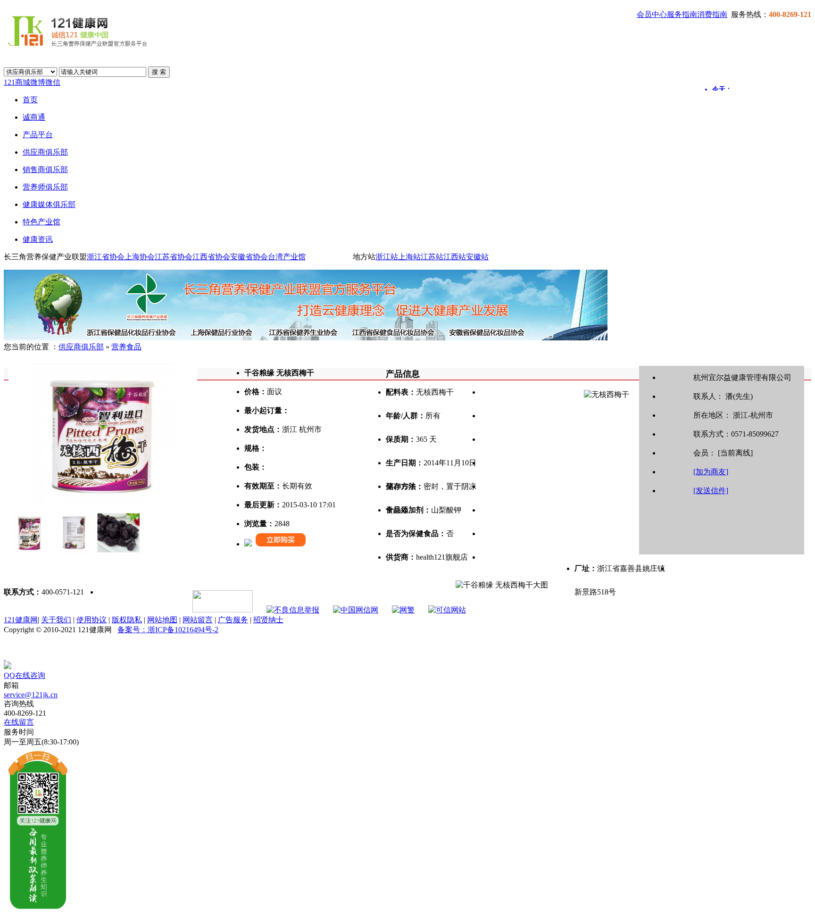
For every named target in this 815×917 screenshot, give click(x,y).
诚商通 (34, 117)
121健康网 (21, 620)
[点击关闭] (5, 657)
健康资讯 (38, 239)
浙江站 (386, 257)
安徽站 (477, 257)
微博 (37, 82)
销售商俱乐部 (45, 169)
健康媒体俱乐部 (49, 204)
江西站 (454, 257)
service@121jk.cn (31, 695)
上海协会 (140, 257)
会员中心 (652, 14)
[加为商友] (710, 472)
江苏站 (432, 257)
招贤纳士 (268, 620)
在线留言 (19, 722)
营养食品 (126, 347)
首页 (30, 100)
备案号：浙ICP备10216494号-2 (167, 630)
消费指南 (712, 14)
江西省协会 (211, 257)
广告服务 (233, 620)
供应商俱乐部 (45, 152)
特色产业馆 (41, 222)
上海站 (409, 257)
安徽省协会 (249, 257)
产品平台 (38, 135)
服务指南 (682, 14)
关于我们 (56, 620)
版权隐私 (127, 620)
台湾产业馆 (287, 257)
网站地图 (162, 620)
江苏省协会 (173, 257)
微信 (52, 82)
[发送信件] (710, 491)
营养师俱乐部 (45, 187)
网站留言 (198, 620)
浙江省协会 (106, 257)
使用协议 (91, 620)
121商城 (17, 82)
